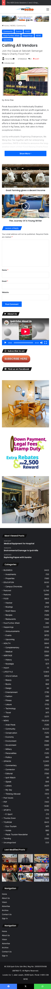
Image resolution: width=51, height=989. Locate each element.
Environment (10, 741)
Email (5, 281)
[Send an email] (13, 59)
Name (5, 270)
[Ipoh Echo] (25, 9)
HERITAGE (8, 655)
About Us (6, 898)
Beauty (8, 680)
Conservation (11, 733)
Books (8, 684)
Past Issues (8, 798)
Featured (7, 590)
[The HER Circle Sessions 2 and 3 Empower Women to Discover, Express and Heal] (9, 868)
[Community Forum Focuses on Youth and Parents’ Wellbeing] (25, 858)
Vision (4, 902)
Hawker (8, 603)
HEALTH (7, 643)
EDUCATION (9, 582)
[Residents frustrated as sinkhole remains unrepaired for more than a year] (9, 877)
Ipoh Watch (10, 777)
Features (7, 595)
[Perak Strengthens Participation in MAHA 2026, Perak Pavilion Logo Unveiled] (25, 877)
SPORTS (7, 810)
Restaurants (10, 619)
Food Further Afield (11, 35)
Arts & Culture (11, 676)
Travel (8, 712)
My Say (8, 790)
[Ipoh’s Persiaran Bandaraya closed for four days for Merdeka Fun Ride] (9, 858)
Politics (8, 757)
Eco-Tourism (10, 826)
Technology (10, 708)
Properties (9, 578)
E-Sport (8, 814)
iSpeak (8, 781)
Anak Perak (10, 725)
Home (6, 26)
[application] (25, 331)
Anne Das (8, 59)
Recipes (8, 615)
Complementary (12, 647)
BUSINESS (8, 570)
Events (19, 31)
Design (8, 688)
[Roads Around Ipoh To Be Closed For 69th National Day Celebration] (41, 877)
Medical (8, 651)
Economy (9, 737)
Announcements (12, 631)
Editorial (9, 773)
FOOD (27, 31)
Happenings (28, 35)
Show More (25, 153)
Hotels (8, 830)
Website (5, 292)
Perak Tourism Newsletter (16, 834)
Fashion (8, 696)
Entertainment (11, 692)
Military (8, 749)
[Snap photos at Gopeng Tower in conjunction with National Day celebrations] (25, 868)
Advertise (6, 906)
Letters (8, 786)
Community (21, 26)
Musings (9, 607)
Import (6, 668)
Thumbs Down (10, 818)
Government (10, 745)
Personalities (10, 753)
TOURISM (8, 822)
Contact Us (7, 914)
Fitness (8, 700)
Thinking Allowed (12, 794)
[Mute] (41, 342)
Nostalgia (9, 664)
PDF (5, 802)
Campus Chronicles (13, 586)
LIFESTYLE (8, 672)
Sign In (5, 918)
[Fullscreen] (45, 342)
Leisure (8, 704)
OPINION (7, 761)
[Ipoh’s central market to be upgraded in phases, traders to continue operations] (41, 858)
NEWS (12, 26)
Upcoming (7, 40)
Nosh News (10, 611)
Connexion (10, 769)
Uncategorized (10, 842)
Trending (7, 838)
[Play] (5, 342)
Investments (10, 574)
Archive (5, 910)
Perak (6, 806)
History (8, 660)
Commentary (11, 765)
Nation (6, 716)
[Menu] (47, 10)
